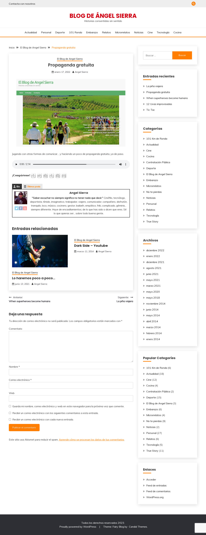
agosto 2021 (153, 268)
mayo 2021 (153, 280)
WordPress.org (155, 497)
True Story (152, 221)
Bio (18, 186)
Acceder (151, 479)
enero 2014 (153, 339)
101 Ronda (75, 32)
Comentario (15, 328)
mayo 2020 (153, 291)
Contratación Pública (158, 162)
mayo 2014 (153, 315)
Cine (150, 32)
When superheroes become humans (167, 98)
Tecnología (163, 32)
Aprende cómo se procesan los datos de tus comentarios (91, 439)
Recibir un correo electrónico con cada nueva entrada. (43, 419)
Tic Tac (150, 109)
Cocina (177, 32)
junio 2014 (152, 309)
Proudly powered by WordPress (78, 526)
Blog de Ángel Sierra (103, 16)
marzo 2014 (153, 327)
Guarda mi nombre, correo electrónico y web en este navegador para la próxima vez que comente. (68, 406)
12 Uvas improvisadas (159, 104)
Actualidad (31, 32)
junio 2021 (152, 274)
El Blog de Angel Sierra (70, 58)
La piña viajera (154, 86)
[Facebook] (21, 208)
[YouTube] (25, 208)
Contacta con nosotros (22, 3)
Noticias (138, 32)
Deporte (60, 32)
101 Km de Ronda (156, 138)
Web (11, 393)
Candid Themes (138, 526)
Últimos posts (33, 186)
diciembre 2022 (155, 250)
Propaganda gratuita (158, 92)
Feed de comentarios (158, 491)
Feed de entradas (156, 485)
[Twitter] (17, 208)
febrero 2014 (154, 333)
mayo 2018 (153, 297)
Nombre (14, 366)
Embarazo (92, 32)
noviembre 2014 (155, 303)
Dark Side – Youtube (91, 245)
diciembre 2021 (155, 262)
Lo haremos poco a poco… (33, 278)
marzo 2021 (153, 285)
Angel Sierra (81, 71)
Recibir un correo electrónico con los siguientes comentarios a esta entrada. (55, 413)
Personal (46, 32)
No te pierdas (154, 191)
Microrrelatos (122, 32)
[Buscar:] (158, 55)
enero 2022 (153, 256)
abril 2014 (152, 321)
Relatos (106, 32)
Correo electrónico (20, 379)
